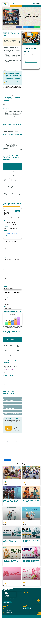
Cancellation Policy (26, 597)
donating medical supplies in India (12, 369)
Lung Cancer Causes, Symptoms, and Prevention (10, 581)
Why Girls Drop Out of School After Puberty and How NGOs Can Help (10, 501)
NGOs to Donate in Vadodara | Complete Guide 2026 (31, 541)
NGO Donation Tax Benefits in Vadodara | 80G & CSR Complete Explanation (11, 541)
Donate (24, 594)
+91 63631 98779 (37, 3)
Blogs (24, 602)
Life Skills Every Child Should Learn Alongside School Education (10, 481)
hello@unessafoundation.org (8, 233)
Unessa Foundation (21, 616)
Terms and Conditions (26, 600)
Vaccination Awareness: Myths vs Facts (11, 520)
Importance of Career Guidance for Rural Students (31, 481)
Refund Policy (25, 599)
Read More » (4, 482)
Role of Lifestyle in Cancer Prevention (30, 581)
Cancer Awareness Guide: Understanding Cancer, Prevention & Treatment (31, 561)
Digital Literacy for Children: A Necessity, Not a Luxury (31, 501)
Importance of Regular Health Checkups (31, 520)
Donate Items (25, 596)
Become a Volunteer (13, 3)
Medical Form (15, 233)
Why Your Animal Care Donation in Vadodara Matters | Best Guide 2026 (10, 561)
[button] (40, 5)
